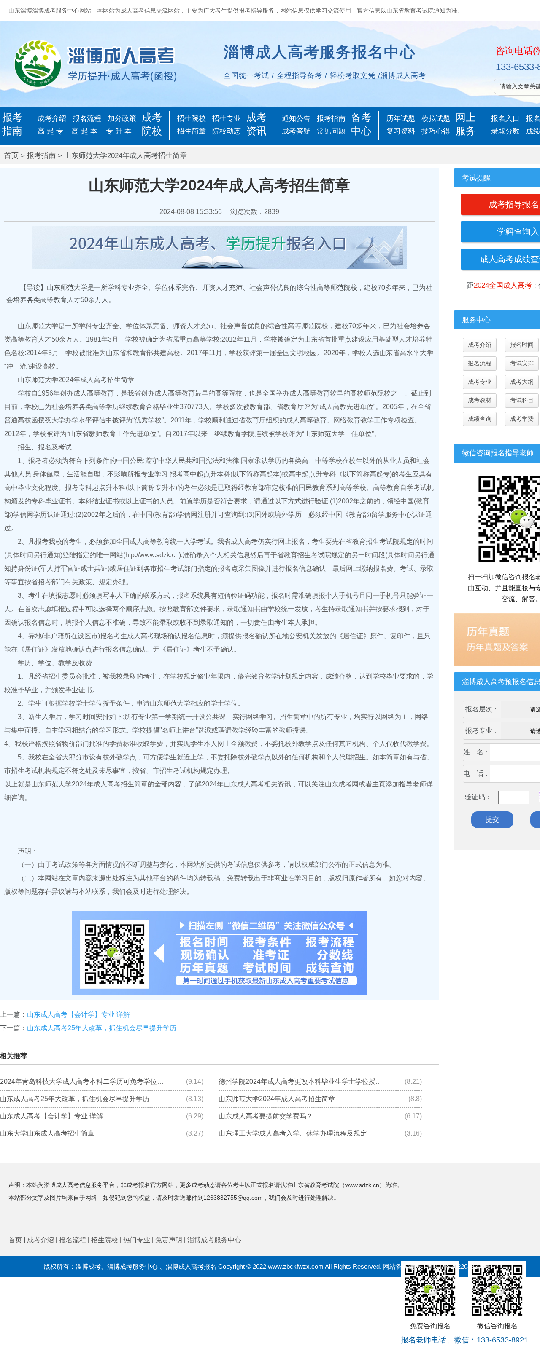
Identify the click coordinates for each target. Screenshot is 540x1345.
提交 (492, 819)
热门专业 (136, 1239)
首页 (11, 156)
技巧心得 (435, 131)
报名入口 (505, 119)
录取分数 (505, 131)
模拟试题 (435, 119)
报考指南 (331, 119)
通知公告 (296, 119)
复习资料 (400, 131)
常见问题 (331, 131)
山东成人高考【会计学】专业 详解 (78, 1014)
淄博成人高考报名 (191, 1266)
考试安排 (522, 363)
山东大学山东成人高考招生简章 (47, 1133)
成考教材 (479, 400)
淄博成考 (88, 1266)
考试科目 (522, 400)
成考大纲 (522, 381)
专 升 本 (119, 131)
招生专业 (226, 119)
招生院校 (191, 119)
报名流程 (87, 119)
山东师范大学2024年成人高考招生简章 (277, 1098)
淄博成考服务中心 (214, 1239)
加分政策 (122, 119)
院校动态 (226, 131)
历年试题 (400, 119)
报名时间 (522, 344)
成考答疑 (296, 131)
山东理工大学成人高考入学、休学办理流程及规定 (293, 1133)
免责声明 (168, 1239)
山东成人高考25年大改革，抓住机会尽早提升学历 (101, 1028)
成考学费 (522, 418)
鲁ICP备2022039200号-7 (461, 1266)
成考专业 (479, 381)
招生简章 (191, 131)
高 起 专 (50, 131)
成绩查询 (479, 418)
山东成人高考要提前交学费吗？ (266, 1116)
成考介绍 (52, 119)
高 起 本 (84, 131)
